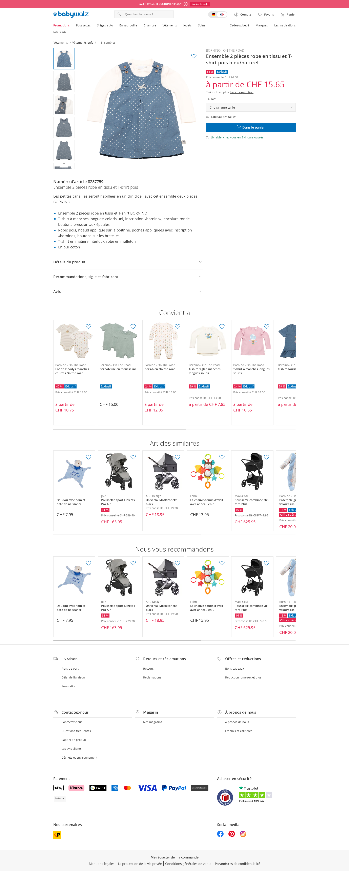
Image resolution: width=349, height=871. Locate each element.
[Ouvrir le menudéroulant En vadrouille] (138, 25)
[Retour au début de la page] (344, 842)
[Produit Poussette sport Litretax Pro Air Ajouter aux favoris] (133, 457)
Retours (148, 668)
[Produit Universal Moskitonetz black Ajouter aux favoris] (177, 457)
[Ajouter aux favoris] (194, 56)
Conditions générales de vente (188, 864)
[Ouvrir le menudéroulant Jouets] (193, 25)
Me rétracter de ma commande (175, 857)
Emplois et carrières (238, 731)
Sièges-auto (105, 25)
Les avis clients (71, 749)
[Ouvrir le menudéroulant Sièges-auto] (114, 25)
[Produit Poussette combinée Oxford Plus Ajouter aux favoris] (267, 457)
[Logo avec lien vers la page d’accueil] (71, 14)
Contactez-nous (71, 722)
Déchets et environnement (79, 757)
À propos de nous (237, 722)
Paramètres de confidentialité (237, 864)
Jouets (187, 25)
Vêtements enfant (84, 42)
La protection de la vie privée (140, 864)
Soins (201, 25)
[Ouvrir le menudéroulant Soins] (207, 25)
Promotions (61, 25)
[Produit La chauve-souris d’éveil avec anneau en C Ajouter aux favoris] (222, 457)
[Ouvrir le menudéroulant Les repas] (67, 32)
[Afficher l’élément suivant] (64, 163)
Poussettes (83, 25)
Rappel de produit (73, 740)
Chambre (150, 25)
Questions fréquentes (76, 731)
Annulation (68, 686)
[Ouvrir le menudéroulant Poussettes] (92, 25)
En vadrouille (128, 25)
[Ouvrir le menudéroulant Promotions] (71, 25)
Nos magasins (152, 722)
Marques (262, 25)
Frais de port (70, 668)
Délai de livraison (73, 677)
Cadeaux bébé (239, 25)
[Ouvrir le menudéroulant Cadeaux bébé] (250, 25)
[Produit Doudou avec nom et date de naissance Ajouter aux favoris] (88, 457)
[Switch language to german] (217, 14)
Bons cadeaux (234, 668)
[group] (141, 108)
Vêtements (170, 25)
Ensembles (108, 42)
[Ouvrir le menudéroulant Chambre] (157, 25)
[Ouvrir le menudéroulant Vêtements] (178, 25)
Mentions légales (102, 864)
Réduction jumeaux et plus (243, 677)
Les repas (59, 32)
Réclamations (152, 677)
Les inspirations (285, 25)
